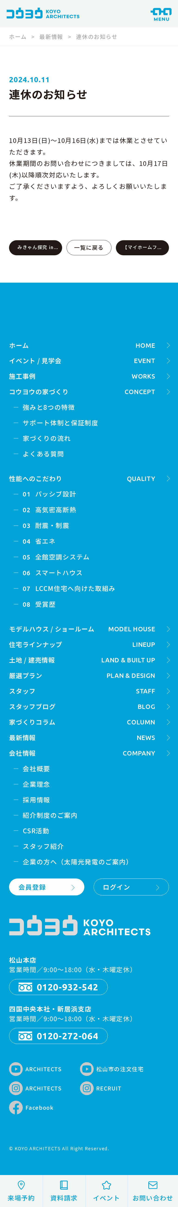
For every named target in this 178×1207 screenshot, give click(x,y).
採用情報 (36, 799)
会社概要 (36, 768)
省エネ (39, 541)
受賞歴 (39, 604)
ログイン (116, 886)
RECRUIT (102, 1089)
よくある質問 (43, 453)
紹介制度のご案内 (50, 815)
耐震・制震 (46, 525)
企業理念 (36, 784)
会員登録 (32, 886)
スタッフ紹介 (43, 846)
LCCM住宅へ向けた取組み (69, 588)
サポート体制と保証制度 (60, 422)
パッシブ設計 (49, 493)
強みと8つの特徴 (49, 407)
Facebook (33, 1108)
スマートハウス (53, 572)
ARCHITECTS (37, 1070)
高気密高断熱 (49, 509)
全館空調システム (56, 556)
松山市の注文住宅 (113, 1070)
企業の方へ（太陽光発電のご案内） (78, 861)
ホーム (18, 37)
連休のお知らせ (97, 37)
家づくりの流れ (47, 438)
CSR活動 (36, 830)
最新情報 (51, 37)
